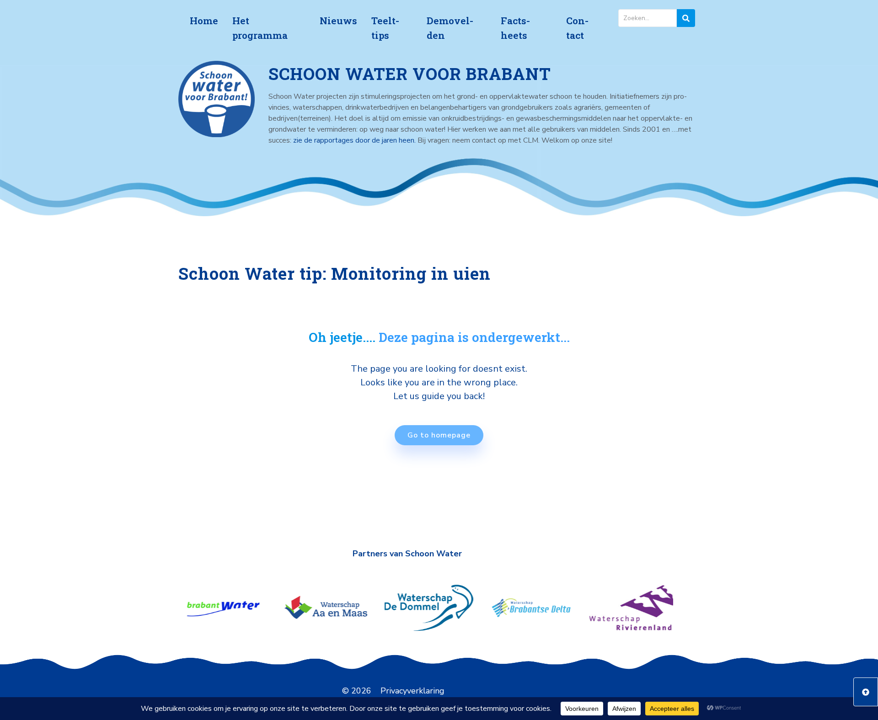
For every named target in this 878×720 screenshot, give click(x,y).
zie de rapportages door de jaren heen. (355, 140)
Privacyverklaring (412, 690)
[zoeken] (686, 18)
